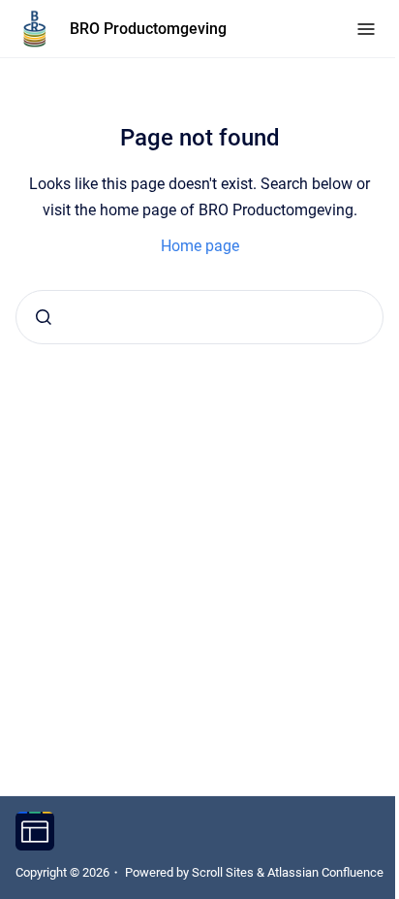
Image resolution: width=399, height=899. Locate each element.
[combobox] (199, 317)
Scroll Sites (223, 872)
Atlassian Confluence (325, 872)
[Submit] (43, 317)
